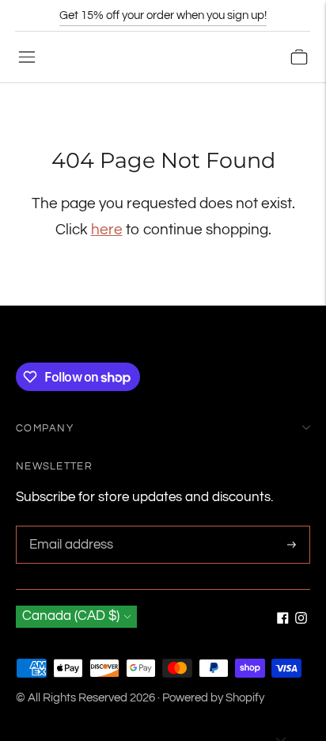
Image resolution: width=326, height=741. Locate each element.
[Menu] (27, 57)
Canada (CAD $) (70, 616)
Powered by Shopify (213, 698)
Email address (69, 528)
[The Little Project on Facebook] (283, 620)
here (107, 230)
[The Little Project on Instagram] (301, 620)
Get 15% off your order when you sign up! (163, 15)
